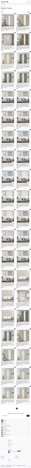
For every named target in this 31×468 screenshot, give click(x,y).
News (9, 445)
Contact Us (9, 441)
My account (9, 461)
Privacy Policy (14, 465)
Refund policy (2, 466)
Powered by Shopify (8, 466)
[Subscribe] (28, 416)
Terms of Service (9, 465)
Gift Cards (9, 446)
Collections (4, 6)
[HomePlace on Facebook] (17, 457)
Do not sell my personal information (22, 465)
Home (1, 6)
